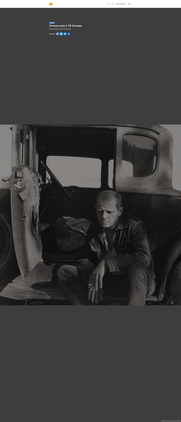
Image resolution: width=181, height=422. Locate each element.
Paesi (129, 4)
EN (108, 4)
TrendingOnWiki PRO (120, 4)
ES (112, 4)
